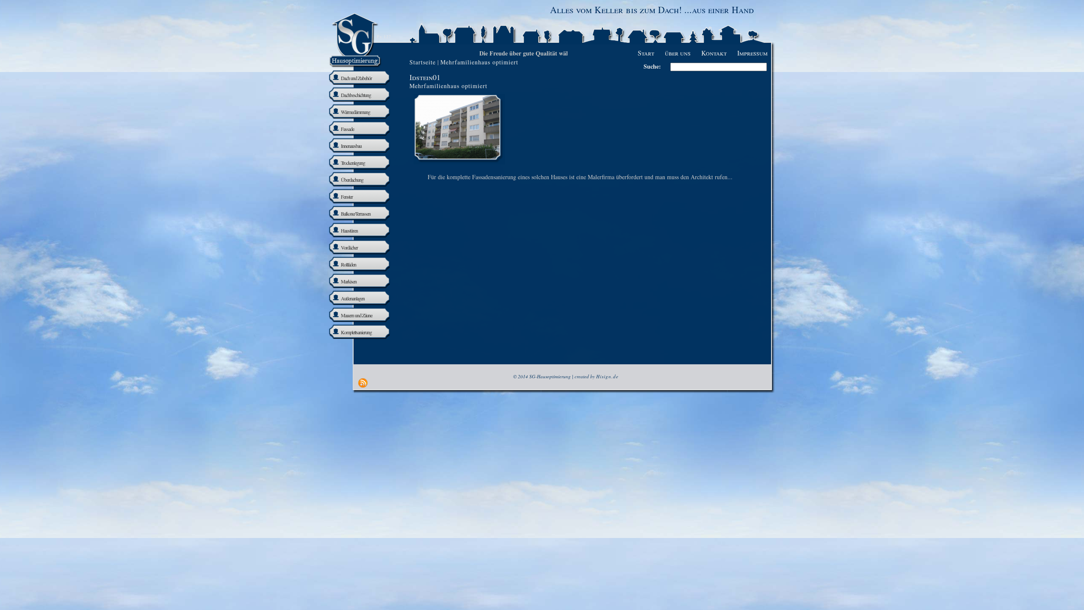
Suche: (652, 66)
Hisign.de (607, 376)
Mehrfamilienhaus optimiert (448, 86)
